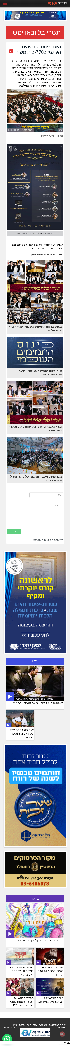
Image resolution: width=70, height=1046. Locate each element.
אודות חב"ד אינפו (57, 1025)
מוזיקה (35, 898)
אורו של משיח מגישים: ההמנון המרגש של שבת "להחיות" (50, 971)
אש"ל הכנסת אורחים (46, 244)
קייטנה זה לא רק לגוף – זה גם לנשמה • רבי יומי (38, 703)
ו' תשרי (31, 244)
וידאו (35, 661)
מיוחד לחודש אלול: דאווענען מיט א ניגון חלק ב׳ (50, 1002)
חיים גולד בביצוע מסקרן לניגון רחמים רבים (40, 940)
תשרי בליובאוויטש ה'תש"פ (42, 248)
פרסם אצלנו (19, 1025)
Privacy (66, 1042)
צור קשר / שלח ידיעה (37, 1025)
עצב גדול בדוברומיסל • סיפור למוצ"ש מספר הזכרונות (21, 734)
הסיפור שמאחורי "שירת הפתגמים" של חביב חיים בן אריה (21, 971)
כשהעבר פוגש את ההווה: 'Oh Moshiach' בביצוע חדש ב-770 (22, 1002)
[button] (7, 1039)
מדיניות (62, 1027)
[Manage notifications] (62, 1034)
